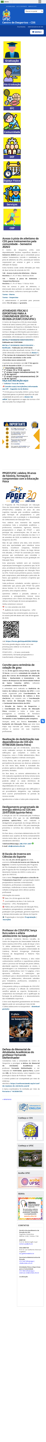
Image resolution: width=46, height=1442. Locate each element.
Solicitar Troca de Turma (14, 383)
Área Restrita (21, 27)
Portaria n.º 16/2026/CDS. (12, 1091)
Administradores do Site (35, 27)
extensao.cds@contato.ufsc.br (29, 1273)
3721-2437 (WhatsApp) (26, 1261)
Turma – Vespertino (10, 297)
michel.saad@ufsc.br (26, 1244)
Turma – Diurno (8, 294)
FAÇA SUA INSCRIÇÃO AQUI (15, 380)
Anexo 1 (35, 353)
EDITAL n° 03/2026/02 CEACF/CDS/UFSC (17, 340)
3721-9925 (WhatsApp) (26, 1271)
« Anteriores (6, 1099)
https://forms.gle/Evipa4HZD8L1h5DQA (22, 641)
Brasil (6, 2)
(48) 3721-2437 (25, 844)
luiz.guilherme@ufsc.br (26, 1253)
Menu (38, 32)
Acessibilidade (10, 6)
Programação (30, 917)
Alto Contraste (22, 6)
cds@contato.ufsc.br (16, 846)
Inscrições (7, 919)
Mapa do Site (32, 6)
